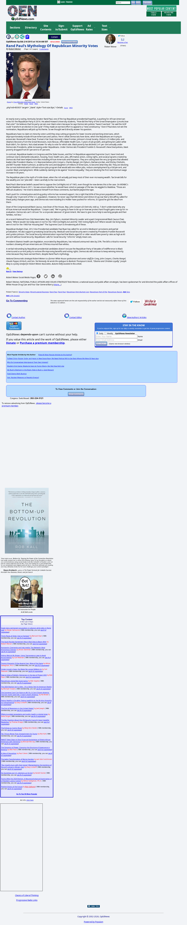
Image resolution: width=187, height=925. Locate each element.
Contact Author (18, 317)
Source (31, 103)
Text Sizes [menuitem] (104, 27)
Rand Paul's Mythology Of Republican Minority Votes (52, 45)
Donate (11, 343)
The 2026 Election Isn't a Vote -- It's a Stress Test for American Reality (26, 687)
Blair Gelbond (30, 787)
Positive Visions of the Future (11, 787)
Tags (126, 292)
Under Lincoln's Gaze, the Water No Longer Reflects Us (21, 669)
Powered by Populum (93, 921)
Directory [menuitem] (30, 27)
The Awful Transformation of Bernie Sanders (17, 759)
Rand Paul (53, 292)
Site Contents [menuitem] (45, 27)
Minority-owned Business (39, 292)
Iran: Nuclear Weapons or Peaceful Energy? (23, 377)
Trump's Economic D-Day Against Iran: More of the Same (22, 663)
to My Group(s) (13, 296)
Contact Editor (75, 317)
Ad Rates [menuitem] (89, 27)
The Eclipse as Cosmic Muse (11, 728)
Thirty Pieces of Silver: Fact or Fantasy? (15, 636)
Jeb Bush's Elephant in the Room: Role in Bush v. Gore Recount (30, 370)
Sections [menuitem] (15, 27)
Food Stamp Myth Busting (17, 374)
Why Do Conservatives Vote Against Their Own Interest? (27, 362)
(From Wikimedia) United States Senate (24, 102)
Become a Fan (122, 42)
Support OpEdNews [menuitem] (76, 27)
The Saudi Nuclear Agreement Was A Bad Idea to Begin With (23, 642)
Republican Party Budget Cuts (78, 292)
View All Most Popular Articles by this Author (55, 355)
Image (9, 102)
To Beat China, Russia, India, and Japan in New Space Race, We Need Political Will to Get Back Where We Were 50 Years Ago (53, 358)
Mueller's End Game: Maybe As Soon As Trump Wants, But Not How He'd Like (35, 366)
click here (29, 800)
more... (57, 284)
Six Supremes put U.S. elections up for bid (17, 773)
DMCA (36, 103)
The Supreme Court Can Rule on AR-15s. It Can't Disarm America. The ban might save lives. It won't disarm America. (25, 694)
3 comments (44, 49)
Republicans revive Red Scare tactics (14, 681)
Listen (54, 37)
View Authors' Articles (136, 317)
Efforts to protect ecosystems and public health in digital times (24, 714)
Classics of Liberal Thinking (27, 895)
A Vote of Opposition (8, 753)
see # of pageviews (24, 638)
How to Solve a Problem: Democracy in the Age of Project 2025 (24, 675)
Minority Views (24, 292)
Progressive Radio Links (26, 900)
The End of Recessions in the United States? (17, 708)
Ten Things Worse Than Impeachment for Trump (19, 734)
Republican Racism (115, 292)
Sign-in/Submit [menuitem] (61, 27)
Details (26, 103)
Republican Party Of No (98, 292)
